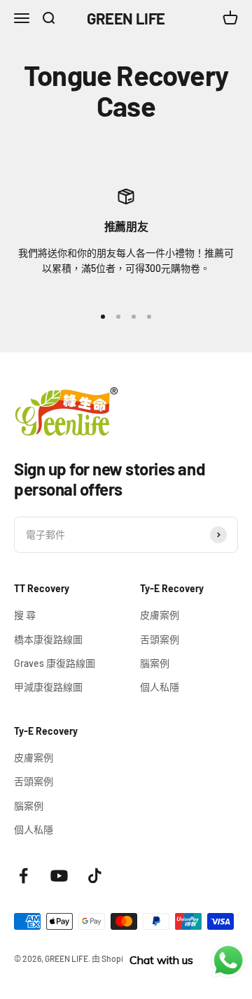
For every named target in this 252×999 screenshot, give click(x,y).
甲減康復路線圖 (48, 687)
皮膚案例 (159, 615)
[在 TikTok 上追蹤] (94, 875)
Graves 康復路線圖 (54, 663)
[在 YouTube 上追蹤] (59, 875)
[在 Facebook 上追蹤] (23, 875)
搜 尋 (25, 615)
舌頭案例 (159, 639)
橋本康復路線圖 (48, 639)
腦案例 (154, 663)
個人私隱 (159, 687)
